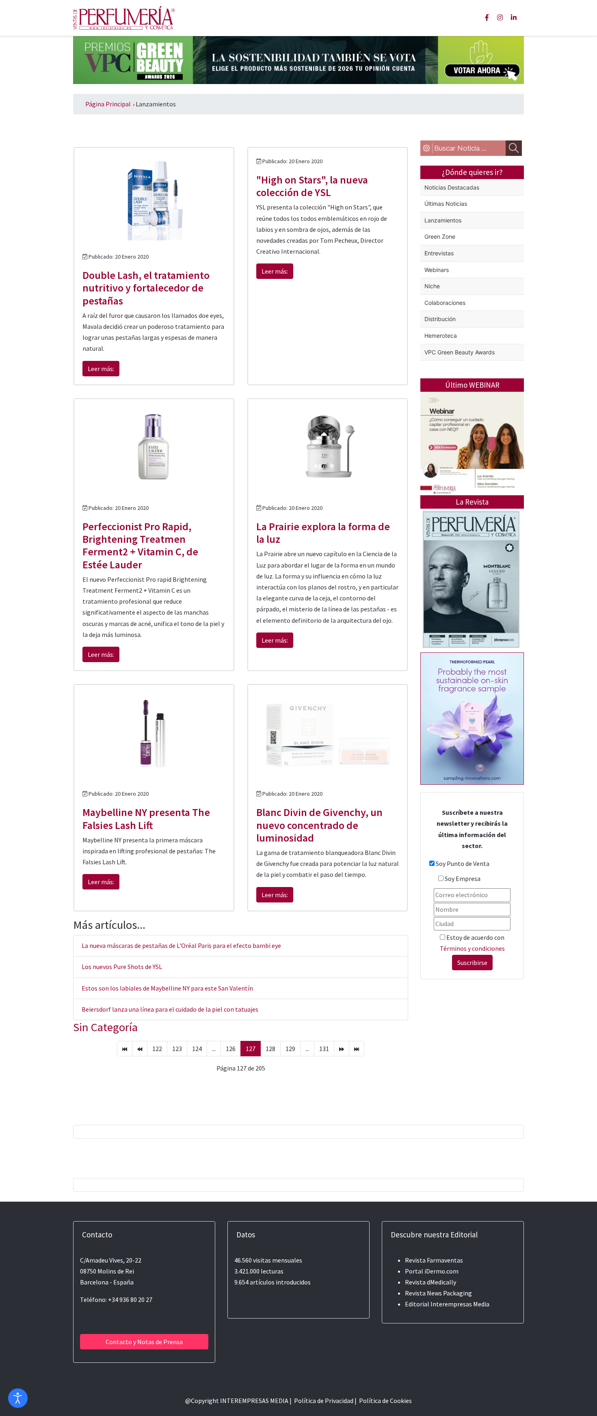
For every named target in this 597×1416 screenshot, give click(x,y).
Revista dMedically (430, 1282)
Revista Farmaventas (434, 1260)
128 (270, 1049)
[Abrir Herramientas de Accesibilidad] (18, 1398)
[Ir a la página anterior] (139, 1048)
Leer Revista (471, 612)
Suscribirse (472, 962)
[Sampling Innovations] (472, 718)
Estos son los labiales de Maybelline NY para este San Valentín (167, 988)
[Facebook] (487, 17)
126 (231, 1049)
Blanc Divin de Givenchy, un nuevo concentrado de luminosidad (319, 824)
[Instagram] (500, 17)
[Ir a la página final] (356, 1048)
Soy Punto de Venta (462, 863)
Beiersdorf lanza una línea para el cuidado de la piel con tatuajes (170, 1009)
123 (177, 1049)
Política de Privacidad (323, 1401)
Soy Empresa (462, 878)
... (214, 1049)
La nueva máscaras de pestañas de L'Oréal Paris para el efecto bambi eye (181, 945)
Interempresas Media (459, 1304)
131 (324, 1049)
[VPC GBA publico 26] (298, 59)
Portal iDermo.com (432, 1271)
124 (197, 1049)
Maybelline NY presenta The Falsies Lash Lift (146, 818)
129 (290, 1049)
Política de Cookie (384, 1401)
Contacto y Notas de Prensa (144, 1342)
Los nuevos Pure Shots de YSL (122, 967)
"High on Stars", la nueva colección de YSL (312, 186)
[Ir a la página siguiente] (341, 1048)
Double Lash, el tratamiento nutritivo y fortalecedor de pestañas (146, 287)
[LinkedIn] (514, 17)
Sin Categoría (105, 1027)
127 (250, 1049)
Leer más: (101, 369)
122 (157, 1049)
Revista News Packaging (438, 1293)
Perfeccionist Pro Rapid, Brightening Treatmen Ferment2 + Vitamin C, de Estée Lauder (140, 545)
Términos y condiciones (472, 948)
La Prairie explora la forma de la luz (323, 533)
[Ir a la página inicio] (124, 1048)
